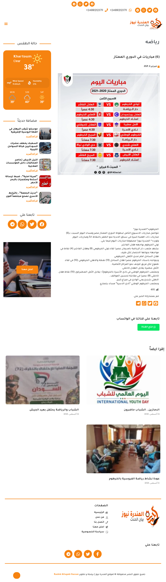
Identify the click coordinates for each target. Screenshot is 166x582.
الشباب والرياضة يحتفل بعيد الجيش (54, 410)
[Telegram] (74, 4)
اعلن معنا (27, 269)
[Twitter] (86, 4)
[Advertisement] (108, 205)
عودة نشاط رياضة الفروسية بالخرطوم (134, 478)
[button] (6, 23)
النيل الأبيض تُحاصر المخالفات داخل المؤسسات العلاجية (22, 163)
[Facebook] (92, 4)
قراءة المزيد (32, 136)
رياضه (152, 42)
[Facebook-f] (98, 554)
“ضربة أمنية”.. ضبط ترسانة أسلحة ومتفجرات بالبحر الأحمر (21, 179)
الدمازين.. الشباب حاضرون (142, 410)
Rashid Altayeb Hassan (66, 574)
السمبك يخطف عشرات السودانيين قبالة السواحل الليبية (23, 146)
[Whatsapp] (80, 4)
